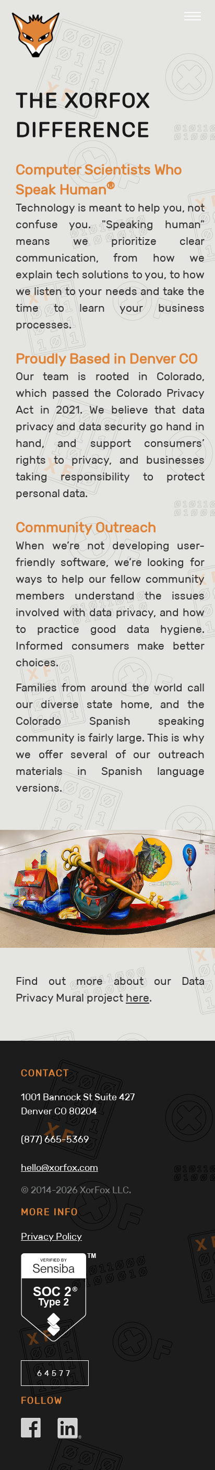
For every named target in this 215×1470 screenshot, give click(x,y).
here (137, 998)
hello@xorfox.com (59, 1167)
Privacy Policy (51, 1236)
